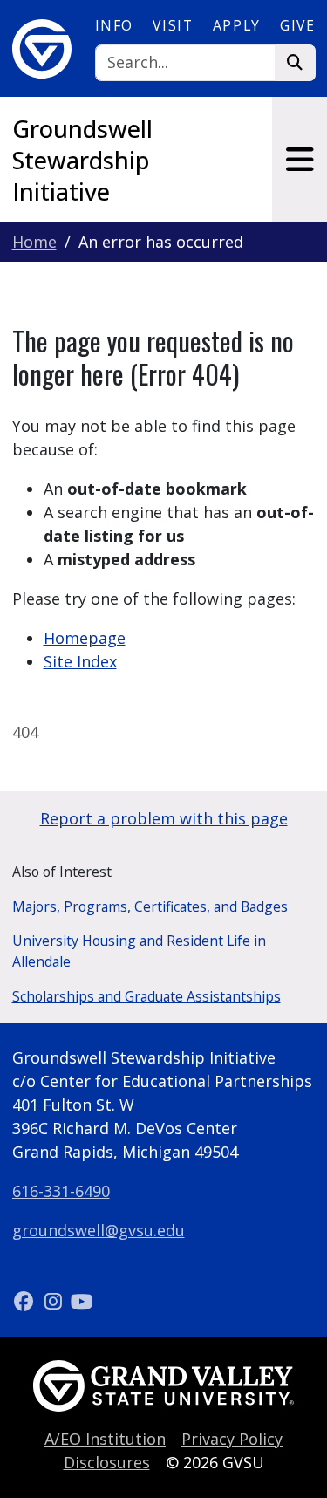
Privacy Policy (232, 1438)
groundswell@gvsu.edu (98, 1230)
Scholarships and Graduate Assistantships (146, 996)
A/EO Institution (105, 1438)
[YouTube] (82, 1300)
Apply (237, 25)
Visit (173, 25)
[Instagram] (55, 1300)
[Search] (295, 63)
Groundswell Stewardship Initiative (82, 160)
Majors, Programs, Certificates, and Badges (150, 906)
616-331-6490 (61, 1190)
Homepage (85, 637)
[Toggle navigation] (299, 159)
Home (34, 241)
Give (297, 25)
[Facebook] (26, 1300)
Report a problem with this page (164, 818)
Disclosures (107, 1462)
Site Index (80, 661)
